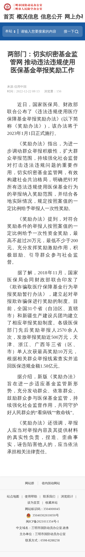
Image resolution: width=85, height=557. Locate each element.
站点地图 (13, 496)
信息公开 (51, 17)
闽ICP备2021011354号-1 (42, 521)
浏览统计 (67, 496)
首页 (9, 17)
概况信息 (27, 17)
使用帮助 (31, 496)
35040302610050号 (46, 515)
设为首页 (33, 502)
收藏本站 (51, 502)
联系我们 (49, 496)
